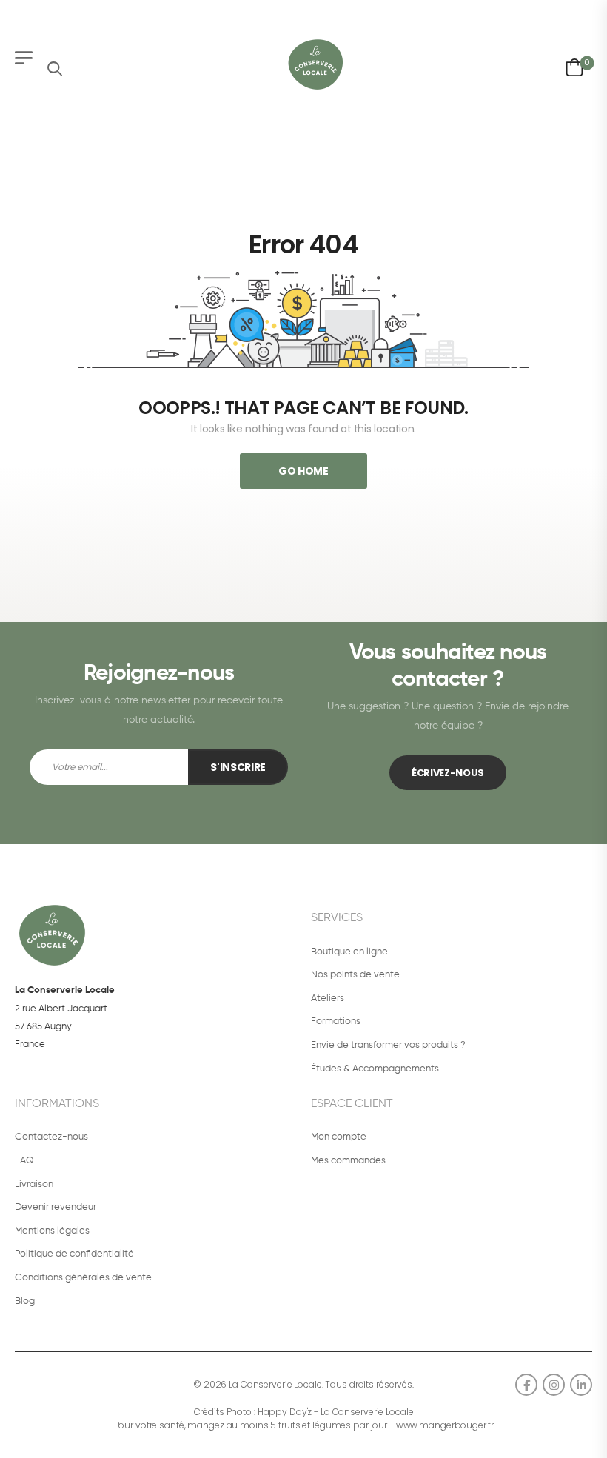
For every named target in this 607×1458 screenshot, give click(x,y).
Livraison (34, 1184)
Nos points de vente (355, 975)
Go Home (303, 471)
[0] (574, 64)
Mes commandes (348, 1161)
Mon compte (338, 1137)
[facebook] (526, 1385)
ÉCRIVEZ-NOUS (448, 773)
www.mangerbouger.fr (445, 1425)
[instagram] (554, 1385)
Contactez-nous (51, 1137)
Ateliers (327, 998)
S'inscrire (238, 767)
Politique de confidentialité (74, 1254)
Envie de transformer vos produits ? (388, 1045)
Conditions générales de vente (83, 1278)
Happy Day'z (285, 1411)
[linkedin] (581, 1385)
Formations (335, 1021)
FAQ (24, 1161)
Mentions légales (52, 1231)
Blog (25, 1301)
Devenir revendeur (55, 1207)
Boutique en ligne (349, 952)
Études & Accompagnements (375, 1069)
